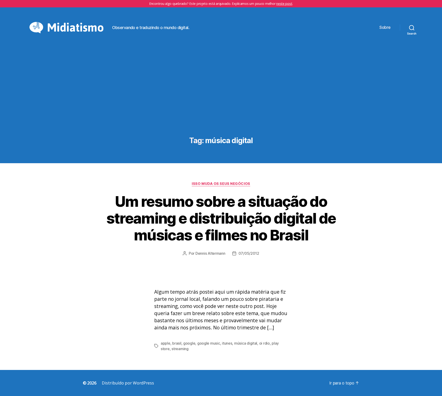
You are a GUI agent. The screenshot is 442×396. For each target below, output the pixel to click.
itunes (227, 343)
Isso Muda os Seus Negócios (221, 184)
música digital (245, 343)
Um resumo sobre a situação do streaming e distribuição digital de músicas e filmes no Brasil (221, 218)
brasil (176, 343)
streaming (180, 348)
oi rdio (264, 343)
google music (208, 343)
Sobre (385, 27)
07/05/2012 (248, 253)
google (189, 343)
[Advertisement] (221, 97)
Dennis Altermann (210, 253)
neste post (284, 3)
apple (165, 343)
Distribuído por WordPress (128, 383)
